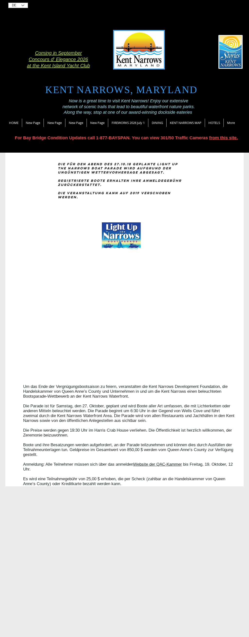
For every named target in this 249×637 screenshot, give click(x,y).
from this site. (223, 137)
